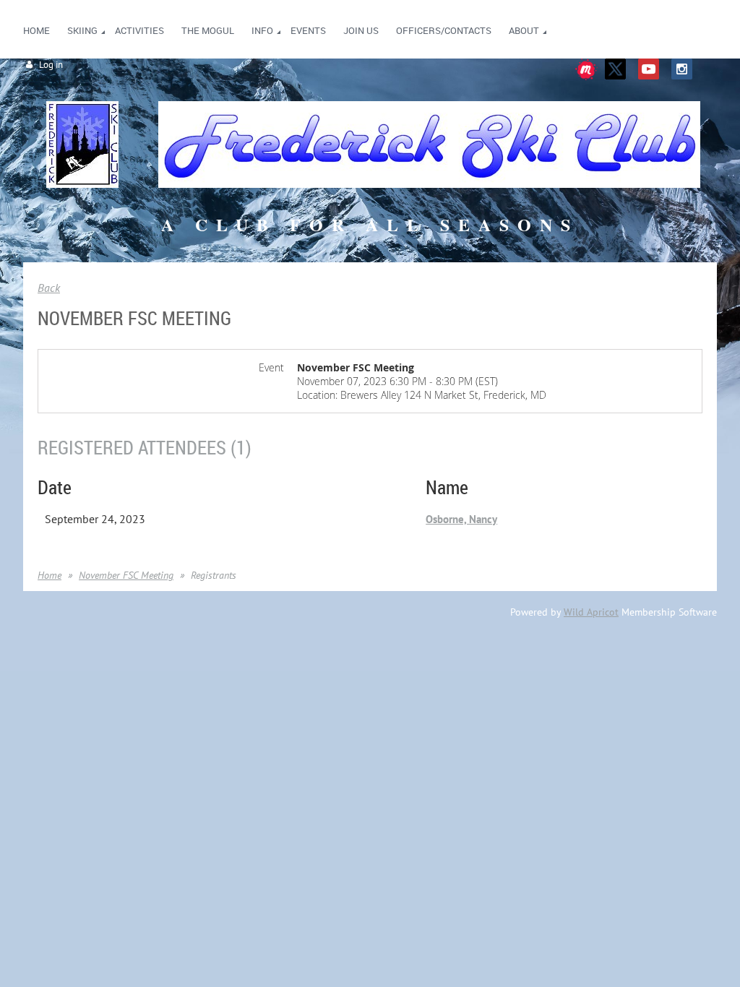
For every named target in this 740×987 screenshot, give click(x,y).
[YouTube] (648, 69)
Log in (51, 65)
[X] (615, 69)
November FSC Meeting (126, 575)
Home (49, 575)
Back (49, 287)
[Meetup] (586, 76)
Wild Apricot (591, 612)
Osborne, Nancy (461, 519)
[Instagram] (681, 69)
